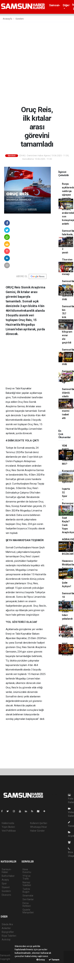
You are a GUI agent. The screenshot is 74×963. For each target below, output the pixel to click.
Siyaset (6, 887)
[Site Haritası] (39, 811)
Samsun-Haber (54, 7)
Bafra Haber (8, 876)
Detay (41, 959)
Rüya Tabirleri (9, 935)
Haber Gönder (37, 830)
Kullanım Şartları (38, 823)
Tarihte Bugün (26, 890)
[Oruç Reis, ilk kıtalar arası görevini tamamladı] (27, 190)
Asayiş (5, 879)
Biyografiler (8, 932)
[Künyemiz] (70, 842)
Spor (4, 883)
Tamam (55, 959)
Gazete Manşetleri (28, 911)
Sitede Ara (7, 924)
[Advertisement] (37, 64)
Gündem (19, 18)
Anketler (6, 928)
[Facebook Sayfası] (3, 811)
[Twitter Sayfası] (9, 811)
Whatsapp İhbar (38, 827)
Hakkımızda (8, 823)
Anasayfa (7, 18)
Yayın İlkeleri (8, 827)
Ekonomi (6, 894)
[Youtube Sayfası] (21, 811)
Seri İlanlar (28, 899)
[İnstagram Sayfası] (15, 811)
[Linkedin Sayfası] (27, 811)
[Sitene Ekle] (45, 811)
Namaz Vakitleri (27, 884)
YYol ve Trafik (26, 877)
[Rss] (33, 811)
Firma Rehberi (27, 904)
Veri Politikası (9, 830)
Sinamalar (28, 895)
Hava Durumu (27, 870)
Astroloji (6, 939)
